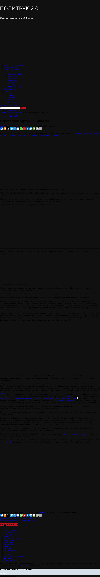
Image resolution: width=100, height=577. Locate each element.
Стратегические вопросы (14, 65)
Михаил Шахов (9, 544)
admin (2, 126)
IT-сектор (11, 85)
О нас (6, 91)
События (11, 98)
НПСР (68, 396)
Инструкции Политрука (13, 70)
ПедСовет (12, 78)
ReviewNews (25, 566)
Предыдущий (17, 518)
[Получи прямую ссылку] (77, 398)
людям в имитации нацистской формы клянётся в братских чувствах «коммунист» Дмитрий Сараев (38, 398)
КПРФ (2, 394)
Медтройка (12, 76)
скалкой (9, 442)
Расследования (10, 89)
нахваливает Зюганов (64, 400)
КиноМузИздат (13, 80)
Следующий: (18, 520)
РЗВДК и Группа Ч (15, 87)
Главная (3, 112)
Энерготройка (9, 560)
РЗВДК (6, 552)
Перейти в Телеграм (8, 110)
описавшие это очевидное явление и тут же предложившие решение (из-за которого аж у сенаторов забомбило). (49, 134)
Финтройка (12, 83)
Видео (6, 537)
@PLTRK (43, 512)
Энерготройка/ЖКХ (15, 74)
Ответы (11, 95)
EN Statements (13, 102)
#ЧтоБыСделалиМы (11, 68)
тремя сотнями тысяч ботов (74, 434)
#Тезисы (11, 100)
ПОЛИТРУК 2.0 (19, 8)
